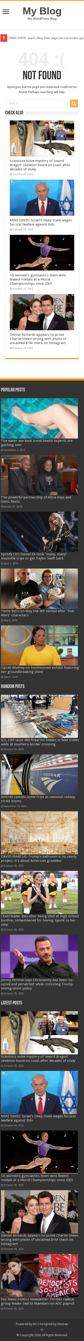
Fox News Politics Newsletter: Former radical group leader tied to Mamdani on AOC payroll (37, 1301)
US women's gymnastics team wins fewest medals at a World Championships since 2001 (38, 279)
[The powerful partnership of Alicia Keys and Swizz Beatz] (39, 475)
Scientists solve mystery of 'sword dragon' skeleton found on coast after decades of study (40, 165)
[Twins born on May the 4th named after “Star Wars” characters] (39, 589)
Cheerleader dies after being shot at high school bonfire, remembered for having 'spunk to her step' (40, 920)
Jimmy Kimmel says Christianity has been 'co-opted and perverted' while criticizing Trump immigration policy (37, 984)
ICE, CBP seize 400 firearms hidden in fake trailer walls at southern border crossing (40, 742)
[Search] (74, 103)
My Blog (42, 10)
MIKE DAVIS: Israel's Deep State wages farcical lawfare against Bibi (41, 222)
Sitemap (62, 1324)
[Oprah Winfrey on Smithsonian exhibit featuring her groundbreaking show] (39, 645)
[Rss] (42, 1329)
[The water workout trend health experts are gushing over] (39, 418)
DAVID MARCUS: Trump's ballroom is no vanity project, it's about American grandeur (39, 858)
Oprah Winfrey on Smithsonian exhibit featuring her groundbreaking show (40, 670)
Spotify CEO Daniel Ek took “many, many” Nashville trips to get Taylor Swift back (34, 556)
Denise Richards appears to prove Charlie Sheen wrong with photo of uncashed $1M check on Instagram (38, 339)
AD (35, 1324)
